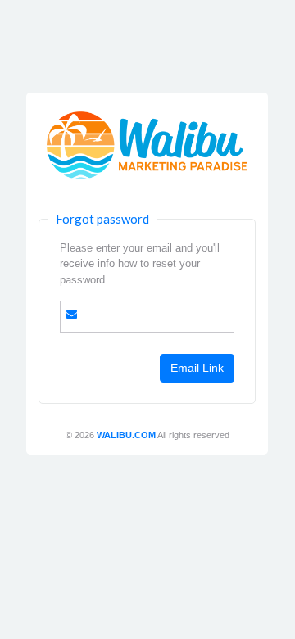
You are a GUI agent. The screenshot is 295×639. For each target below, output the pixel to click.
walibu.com (126, 435)
